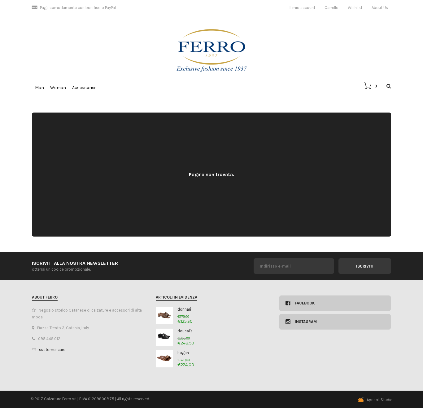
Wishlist (355, 8)
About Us (380, 8)
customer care (52, 349)
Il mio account (302, 8)
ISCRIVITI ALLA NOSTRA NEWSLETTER (75, 263)
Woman (58, 87)
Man (39, 87)
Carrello (331, 8)
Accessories (84, 87)
